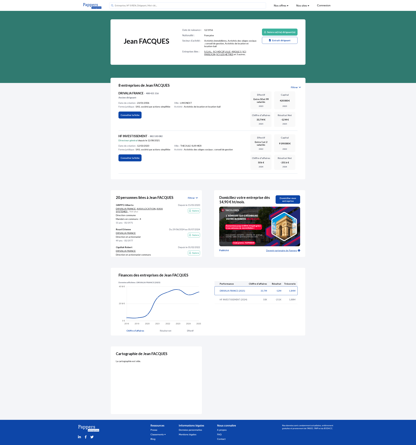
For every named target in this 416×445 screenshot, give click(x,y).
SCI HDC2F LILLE (222, 51)
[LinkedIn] (79, 437)
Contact (221, 439)
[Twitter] (92, 437)
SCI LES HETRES (224, 54)
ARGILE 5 (236, 51)
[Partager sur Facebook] (85, 437)
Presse (153, 430)
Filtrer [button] (295, 87)
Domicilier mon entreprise (288, 199)
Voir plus (133, 211)
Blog (152, 439)
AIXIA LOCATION (146, 208)
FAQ (219, 434)
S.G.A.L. (208, 51)
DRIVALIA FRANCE (126, 208)
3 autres (241, 54)
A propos (222, 430)
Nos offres (280, 5)
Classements (157, 434)
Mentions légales (187, 434)
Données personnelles (190, 430)
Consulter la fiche (130, 158)
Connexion (324, 5)
